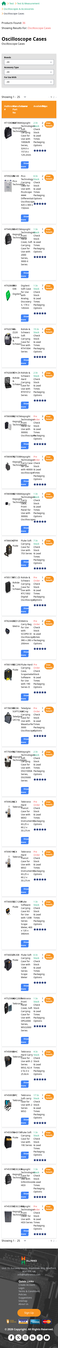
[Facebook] (11, 1337)
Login (21, 1288)
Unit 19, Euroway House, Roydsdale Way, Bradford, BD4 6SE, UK (29, 1270)
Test (11, 3)
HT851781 (9, 577)
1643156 (17, 1132)
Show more (25, 165)
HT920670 (9, 372)
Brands (7, 57)
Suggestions (25, 1297)
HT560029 (9, 954)
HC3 (15, 801)
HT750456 (9, 751)
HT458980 (9, 1051)
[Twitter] (18, 1337)
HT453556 (9, 1169)
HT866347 (9, 540)
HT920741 (9, 329)
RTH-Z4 (16, 372)
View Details (49, 124)
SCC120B (17, 901)
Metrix (16, 626)
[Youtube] (47, 1337)
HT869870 (9, 456)
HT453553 (9, 1206)
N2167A (17, 416)
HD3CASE (18, 1169)
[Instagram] (25, 1337)
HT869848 (9, 493)
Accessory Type (11, 67)
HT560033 (9, 901)
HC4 (15, 851)
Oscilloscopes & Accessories (19, 8)
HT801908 (9, 664)
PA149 (16, 175)
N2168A (17, 493)
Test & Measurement (28, 3)
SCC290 (17, 664)
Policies (23, 1294)
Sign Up (29, 1313)
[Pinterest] (40, 1337)
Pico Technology (19, 183)
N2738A (17, 122)
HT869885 (9, 416)
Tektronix (17, 806)
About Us (23, 1304)
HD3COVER (18, 1206)
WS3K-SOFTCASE (18, 710)
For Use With (10, 77)
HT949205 (9, 229)
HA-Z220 (15, 331)
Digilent (17, 293)
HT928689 (9, 285)
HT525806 (9, 998)
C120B (16, 954)
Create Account (27, 1284)
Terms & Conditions (29, 1291)
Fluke (15, 545)
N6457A (17, 229)
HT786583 (9, 708)
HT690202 (9, 801)
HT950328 (9, 175)
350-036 (15, 287)
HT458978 (9, 1095)
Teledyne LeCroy (17, 718)
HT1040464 (10, 122)
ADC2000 (17, 998)
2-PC (15, 1095)
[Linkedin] (32, 1337)
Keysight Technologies (20, 129)
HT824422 (9, 620)
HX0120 (17, 620)
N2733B (17, 456)
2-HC (15, 1051)
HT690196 (9, 851)
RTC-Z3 (16, 577)
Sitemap (23, 1300)
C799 (15, 540)
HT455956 (9, 1132)
